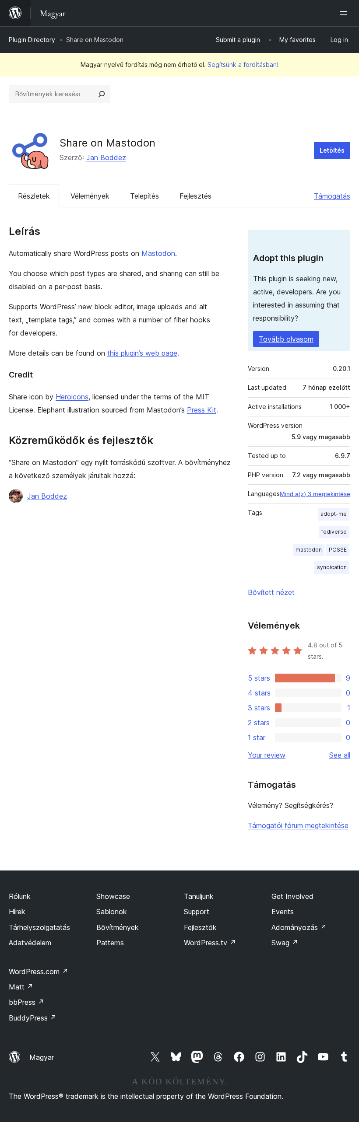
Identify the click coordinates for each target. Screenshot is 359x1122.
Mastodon (158, 253)
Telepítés (144, 196)
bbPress (26, 1002)
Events (282, 911)
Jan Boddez (106, 157)
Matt (21, 986)
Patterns (110, 942)
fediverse (334, 531)
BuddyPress (32, 1018)
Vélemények (89, 196)
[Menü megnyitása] (345, 13)
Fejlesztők (200, 927)
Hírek (17, 911)
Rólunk (20, 896)
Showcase (113, 896)
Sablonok (111, 911)
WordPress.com (38, 971)
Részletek (34, 196)
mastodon (309, 549)
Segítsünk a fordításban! (243, 64)
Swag (284, 942)
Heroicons (72, 396)
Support (196, 911)
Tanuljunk (199, 896)
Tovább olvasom (286, 339)
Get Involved (292, 896)
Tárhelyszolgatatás (39, 927)
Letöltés (332, 150)
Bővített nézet (271, 592)
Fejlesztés (195, 196)
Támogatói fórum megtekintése (298, 825)
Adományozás (299, 927)
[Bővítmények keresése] (101, 94)
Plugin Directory (32, 39)
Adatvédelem (30, 942)
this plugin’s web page (142, 353)
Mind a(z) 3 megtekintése (315, 493)
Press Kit (201, 409)
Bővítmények (117, 927)
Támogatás (332, 196)
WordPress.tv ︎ (210, 942)
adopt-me (333, 513)
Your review (266, 755)
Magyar (41, 1057)
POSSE (338, 549)
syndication (332, 567)
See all (339, 755)
